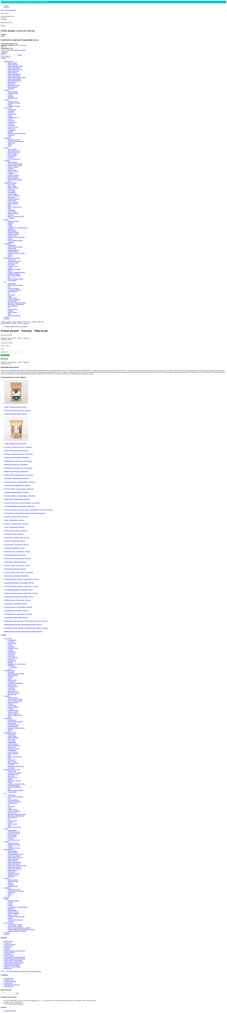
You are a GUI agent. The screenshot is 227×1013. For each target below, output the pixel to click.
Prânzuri (6, 897)
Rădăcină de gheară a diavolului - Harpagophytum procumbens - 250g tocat (23, 631)
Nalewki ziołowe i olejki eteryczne (14, 962)
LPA (9, 277)
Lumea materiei (12, 280)
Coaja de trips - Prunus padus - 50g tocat (14, 548)
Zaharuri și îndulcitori (14, 195)
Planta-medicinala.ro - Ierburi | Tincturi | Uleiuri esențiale (25, 971)
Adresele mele (8, 983)
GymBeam (11, 242)
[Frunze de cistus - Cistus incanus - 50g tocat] (17, 551)
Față (9, 287)
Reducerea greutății (13, 221)
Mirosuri (10, 255)
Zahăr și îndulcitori (13, 203)
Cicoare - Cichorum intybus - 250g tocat (14, 527)
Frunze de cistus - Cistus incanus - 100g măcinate (16, 575)
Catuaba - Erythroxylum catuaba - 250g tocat (15, 414)
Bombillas (14, 667)
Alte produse (11, 295)
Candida (10, 267)
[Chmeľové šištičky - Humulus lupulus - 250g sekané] (19, 496)
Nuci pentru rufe (12, 306)
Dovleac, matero (12, 312)
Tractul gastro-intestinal (14, 275)
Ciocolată (10, 677)
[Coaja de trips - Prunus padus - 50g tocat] (16, 544)
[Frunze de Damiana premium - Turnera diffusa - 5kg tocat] (21, 593)
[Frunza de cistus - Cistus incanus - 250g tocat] (17, 558)
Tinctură (6, 90)
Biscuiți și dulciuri (13, 675)
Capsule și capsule (13, 101)
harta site (6, 7)
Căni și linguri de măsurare (15, 285)
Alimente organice (9, 670)
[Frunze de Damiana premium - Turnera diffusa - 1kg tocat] (21, 586)
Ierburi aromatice (12, 72)
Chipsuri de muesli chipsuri (15, 683)
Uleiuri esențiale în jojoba (15, 163)
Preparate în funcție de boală (12, 258)
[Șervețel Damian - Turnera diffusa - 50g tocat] (17, 600)
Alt (5, 282)
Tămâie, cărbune (12, 298)
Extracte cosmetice (13, 167)
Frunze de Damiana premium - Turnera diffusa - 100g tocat (19, 582)
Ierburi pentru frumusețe (14, 80)
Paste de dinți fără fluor (14, 290)
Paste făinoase (12, 685)
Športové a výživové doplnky (12, 967)
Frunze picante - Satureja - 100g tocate (13, 534)
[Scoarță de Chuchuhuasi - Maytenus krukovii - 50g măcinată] (22, 503)
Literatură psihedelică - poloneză (17, 931)
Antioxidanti (11, 210)
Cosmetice (7, 160)
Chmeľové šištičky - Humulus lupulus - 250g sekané (17, 499)
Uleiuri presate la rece (14, 152)
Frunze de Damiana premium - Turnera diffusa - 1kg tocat (18, 589)
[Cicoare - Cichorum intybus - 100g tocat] (16, 516)
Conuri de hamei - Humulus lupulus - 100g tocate (16, 492)
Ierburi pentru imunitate (14, 74)
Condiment (11, 215)
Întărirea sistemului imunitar (15, 279)
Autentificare (4, 51)
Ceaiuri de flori (12, 122)
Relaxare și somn (12, 266)
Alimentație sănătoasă (10, 183)
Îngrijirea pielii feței (13, 178)
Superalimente (12, 192)
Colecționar (11, 218)
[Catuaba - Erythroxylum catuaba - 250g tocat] (17, 410)
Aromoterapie (8, 243)
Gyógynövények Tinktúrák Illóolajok (14, 957)
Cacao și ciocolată (13, 202)
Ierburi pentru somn (13, 71)
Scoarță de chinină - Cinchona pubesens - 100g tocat (17, 485)
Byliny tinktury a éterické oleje (12, 963)
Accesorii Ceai (12, 130)
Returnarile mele (8, 980)
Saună (9, 256)
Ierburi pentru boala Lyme (15, 69)
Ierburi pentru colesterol (14, 79)
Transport (7, 949)
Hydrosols (11, 168)
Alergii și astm (12, 259)
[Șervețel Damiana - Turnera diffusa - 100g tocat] (18, 607)
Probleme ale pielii (13, 263)
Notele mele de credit (10, 981)
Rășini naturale (12, 248)
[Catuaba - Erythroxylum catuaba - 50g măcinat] (18, 447)
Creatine (10, 226)
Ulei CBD (11, 157)
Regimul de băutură (13, 232)
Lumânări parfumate (13, 250)
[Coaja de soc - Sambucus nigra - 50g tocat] (16, 537)
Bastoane (10, 239)
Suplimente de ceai (13, 117)
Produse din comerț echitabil (16, 673)
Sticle (9, 314)
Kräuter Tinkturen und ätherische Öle (14, 959)
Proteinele (10, 223)
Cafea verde (11, 125)
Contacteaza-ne (8, 946)
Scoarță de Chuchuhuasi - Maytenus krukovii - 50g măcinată (19, 506)
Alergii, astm (11, 143)
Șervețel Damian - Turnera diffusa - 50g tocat (15, 603)
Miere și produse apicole (14, 207)
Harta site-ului (8, 954)
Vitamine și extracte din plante (16, 237)
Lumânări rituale (12, 291)
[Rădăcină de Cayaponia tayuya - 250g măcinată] (18, 468)
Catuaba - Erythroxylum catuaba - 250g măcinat (16, 457)
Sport (9, 146)
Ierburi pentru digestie (14, 67)
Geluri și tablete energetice (15, 240)
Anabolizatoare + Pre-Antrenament (17, 227)
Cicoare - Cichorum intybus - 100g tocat (14, 520)
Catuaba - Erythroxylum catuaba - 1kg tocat (15, 443)
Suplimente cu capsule (14, 139)
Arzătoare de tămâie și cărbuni (16, 253)
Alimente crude (12, 680)
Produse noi (7, 943)
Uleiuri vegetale (12, 149)
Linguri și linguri (12, 309)
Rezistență (11, 96)
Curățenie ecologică (13, 175)
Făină (9, 208)
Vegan (9, 678)
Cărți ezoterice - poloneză (15, 926)
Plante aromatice (8, 61)
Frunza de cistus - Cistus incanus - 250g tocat (15, 562)
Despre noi (7, 947)
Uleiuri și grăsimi (12, 686)
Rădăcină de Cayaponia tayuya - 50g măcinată (16, 464)
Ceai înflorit (11, 111)
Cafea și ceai (11, 128)
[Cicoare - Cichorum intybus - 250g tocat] (16, 523)
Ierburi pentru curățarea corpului (17, 77)
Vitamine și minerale (13, 199)
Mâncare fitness (12, 231)
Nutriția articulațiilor (13, 234)
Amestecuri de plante (14, 85)
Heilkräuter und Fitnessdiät (11, 965)
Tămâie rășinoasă (12, 251)
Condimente (11, 688)
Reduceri (6, 318)
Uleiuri (6, 147)
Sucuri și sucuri (12, 694)
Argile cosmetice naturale (15, 165)
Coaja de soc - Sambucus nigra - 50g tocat (14, 541)
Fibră (9, 205)
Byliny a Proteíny (9, 955)
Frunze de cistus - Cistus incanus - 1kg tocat (15, 569)
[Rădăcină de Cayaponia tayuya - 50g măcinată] (18, 461)
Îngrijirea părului (12, 162)
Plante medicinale (13, 64)
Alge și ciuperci (12, 211)
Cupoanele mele (8, 986)
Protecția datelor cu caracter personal (14, 951)
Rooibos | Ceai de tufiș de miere (17, 133)
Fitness (6, 219)
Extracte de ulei (12, 155)
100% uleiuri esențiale (14, 151)
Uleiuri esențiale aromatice (15, 247)
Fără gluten (11, 672)
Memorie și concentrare (14, 269)
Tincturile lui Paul (13, 98)
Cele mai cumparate (9, 944)
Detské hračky (8, 968)
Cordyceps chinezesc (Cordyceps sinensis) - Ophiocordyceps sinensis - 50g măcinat (24, 513)
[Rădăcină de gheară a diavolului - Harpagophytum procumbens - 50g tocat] (25, 621)
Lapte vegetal (11, 689)
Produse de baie (12, 301)
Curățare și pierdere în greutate (16, 272)
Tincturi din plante (13, 93)
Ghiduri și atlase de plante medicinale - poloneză (21, 929)
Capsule (6, 99)
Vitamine (6, 317)
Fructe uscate (11, 184)
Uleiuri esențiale (12, 154)
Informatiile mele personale (11, 984)
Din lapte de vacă (13, 691)
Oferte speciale (8, 941)
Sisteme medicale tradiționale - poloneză (19, 928)
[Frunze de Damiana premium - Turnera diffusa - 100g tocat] (21, 579)
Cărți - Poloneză (8, 923)
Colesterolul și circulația (14, 261)
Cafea (9, 136)
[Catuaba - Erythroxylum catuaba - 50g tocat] (16, 403)
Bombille (10, 131)
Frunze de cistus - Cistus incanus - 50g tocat (15, 555)
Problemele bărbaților (14, 274)
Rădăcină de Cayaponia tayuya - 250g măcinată (16, 471)
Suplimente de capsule (14, 103)
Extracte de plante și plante (15, 66)
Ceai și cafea (7, 107)
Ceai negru (11, 120)
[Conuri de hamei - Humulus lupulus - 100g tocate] (18, 489)
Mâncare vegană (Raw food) (16, 216)
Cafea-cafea (11, 189)
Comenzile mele (8, 978)
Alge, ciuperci (12, 191)
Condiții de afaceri (9, 952)
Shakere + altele (12, 235)
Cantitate (3, 352)
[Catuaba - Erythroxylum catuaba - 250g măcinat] (18, 454)
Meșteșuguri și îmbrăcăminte (16, 304)
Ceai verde (11, 112)
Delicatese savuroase (13, 693)
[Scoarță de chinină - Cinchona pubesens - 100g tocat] (19, 482)
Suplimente (7, 138)
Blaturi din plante (12, 87)
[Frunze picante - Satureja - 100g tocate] (15, 326)
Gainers (10, 224)
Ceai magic (11, 123)
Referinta (3, 335)
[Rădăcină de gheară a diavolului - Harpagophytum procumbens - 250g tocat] (26, 628)
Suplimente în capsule (14, 106)
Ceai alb (10, 119)
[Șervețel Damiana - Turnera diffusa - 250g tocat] (18, 614)
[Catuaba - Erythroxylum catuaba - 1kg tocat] (16, 440)
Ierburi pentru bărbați (14, 75)
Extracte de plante (13, 91)
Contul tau (4, 53)
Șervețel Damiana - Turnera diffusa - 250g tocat (16, 617)
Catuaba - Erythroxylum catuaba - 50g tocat (15, 407)
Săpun (9, 181)
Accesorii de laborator (14, 299)
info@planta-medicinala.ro (16, 1004)
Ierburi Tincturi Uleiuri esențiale (13, 960)
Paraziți (10, 271)
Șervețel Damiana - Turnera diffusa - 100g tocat (16, 610)
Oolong (10, 115)
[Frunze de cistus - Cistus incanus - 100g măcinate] (18, 572)
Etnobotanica (11, 83)
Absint (10, 296)
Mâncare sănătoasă (13, 187)
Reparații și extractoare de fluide (17, 303)
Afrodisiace (11, 88)
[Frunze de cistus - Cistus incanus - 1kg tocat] (17, 565)
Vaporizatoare (12, 283)
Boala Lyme (11, 264)
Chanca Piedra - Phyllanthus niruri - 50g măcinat (16, 478)
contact (6, 5)
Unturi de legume (13, 194)
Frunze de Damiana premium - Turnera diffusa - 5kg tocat (18, 596)
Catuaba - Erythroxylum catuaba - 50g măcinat (16, 450)
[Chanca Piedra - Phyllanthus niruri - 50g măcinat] (18, 475)
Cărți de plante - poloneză (15, 924)
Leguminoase (11, 681)
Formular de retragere (10, 1010)
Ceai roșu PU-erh (13, 127)
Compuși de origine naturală (16, 141)
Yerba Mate (11, 135)
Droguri (10, 104)
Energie (10, 144)
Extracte (10, 95)
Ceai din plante (12, 109)
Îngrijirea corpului (13, 176)
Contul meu (4, 975)
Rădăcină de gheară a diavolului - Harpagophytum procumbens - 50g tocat (23, 624)
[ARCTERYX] (5, 56)
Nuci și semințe (12, 186)
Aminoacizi (11, 229)
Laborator (10, 310)
